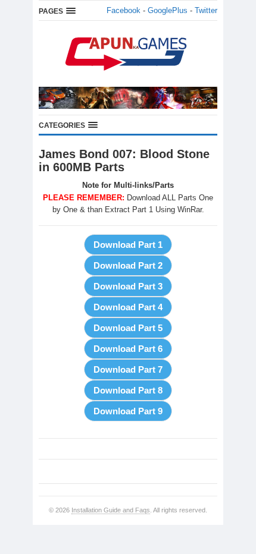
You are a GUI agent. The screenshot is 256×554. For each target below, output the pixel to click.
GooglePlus (168, 10)
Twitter (206, 10)
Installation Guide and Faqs (110, 510)
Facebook (124, 10)
